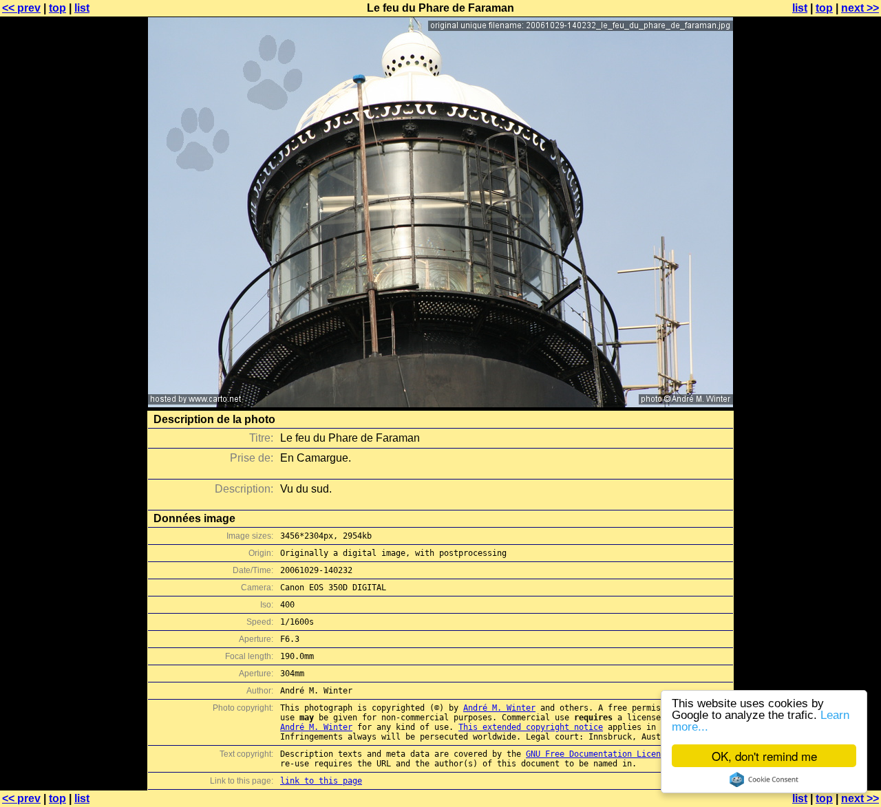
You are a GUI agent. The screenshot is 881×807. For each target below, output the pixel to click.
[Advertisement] (825, 340)
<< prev (21, 8)
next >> (860, 8)
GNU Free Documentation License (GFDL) (615, 754)
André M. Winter (499, 708)
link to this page (321, 781)
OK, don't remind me (764, 755)
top (57, 8)
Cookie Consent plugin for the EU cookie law (764, 779)
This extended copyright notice (530, 727)
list (81, 8)
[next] (440, 403)
